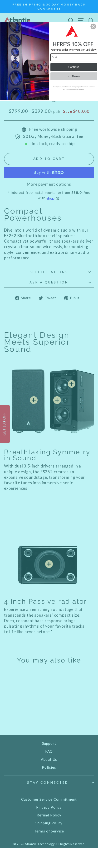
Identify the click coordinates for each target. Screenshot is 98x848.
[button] (93, 26)
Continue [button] (73, 66)
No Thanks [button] (74, 76)
